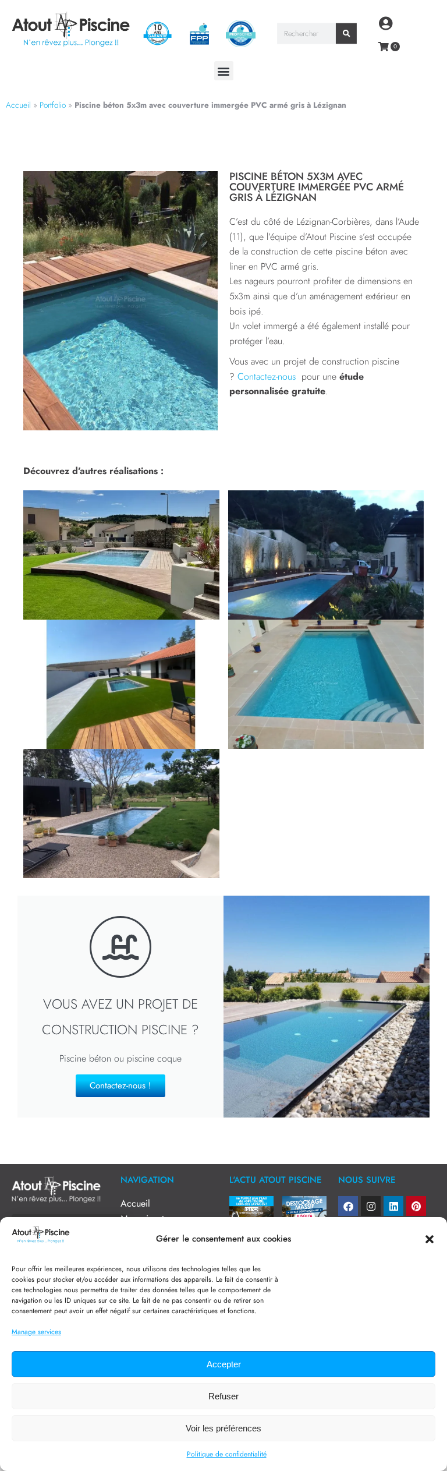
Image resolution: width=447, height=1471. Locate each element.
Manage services (36, 1332)
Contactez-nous (268, 376)
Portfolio (53, 105)
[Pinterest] (416, 1206)
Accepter (224, 1364)
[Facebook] (348, 1206)
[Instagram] (371, 1206)
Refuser (223, 1396)
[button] (429, 1239)
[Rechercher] (346, 33)
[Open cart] (383, 46)
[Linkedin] (393, 1206)
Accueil (18, 105)
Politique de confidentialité (227, 1454)
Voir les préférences (223, 1428)
